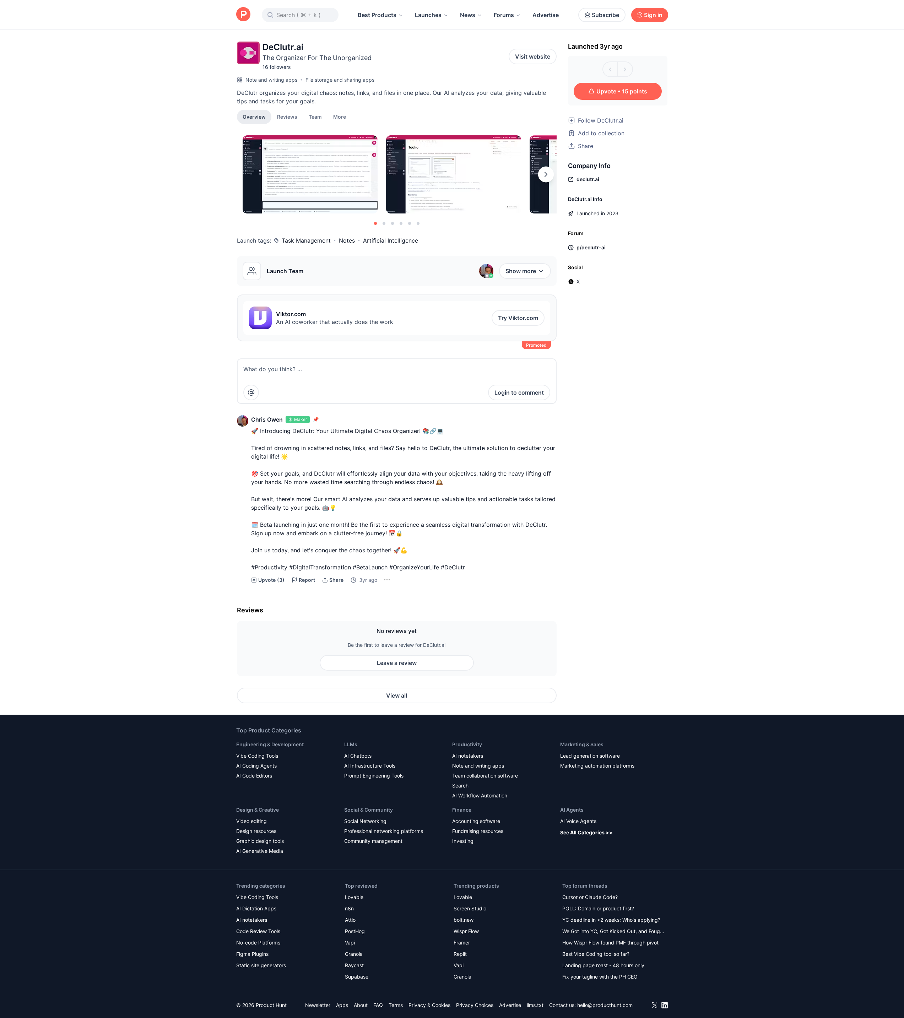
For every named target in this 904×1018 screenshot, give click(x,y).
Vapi (350, 943)
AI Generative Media (259, 851)
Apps (342, 1005)
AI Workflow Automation (479, 795)
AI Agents (572, 810)
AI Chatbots (358, 756)
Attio (350, 920)
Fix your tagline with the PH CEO (600, 977)
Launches (428, 14)
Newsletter (317, 1005)
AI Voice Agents (578, 821)
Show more (520, 271)
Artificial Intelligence (390, 240)
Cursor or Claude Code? (590, 897)
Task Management (306, 240)
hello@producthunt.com (605, 1005)
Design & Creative (257, 810)
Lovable (354, 897)
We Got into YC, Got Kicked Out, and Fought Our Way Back (613, 932)
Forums (504, 14)
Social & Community (368, 810)
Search (460, 786)
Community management (373, 841)
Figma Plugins (252, 954)
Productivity (467, 744)
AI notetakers (467, 756)
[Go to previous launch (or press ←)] (610, 69)
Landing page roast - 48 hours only (603, 965)
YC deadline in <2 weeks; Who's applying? (611, 920)
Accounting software (476, 821)
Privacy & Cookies (429, 1005)
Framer (462, 943)
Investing (462, 841)
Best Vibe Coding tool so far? (595, 954)
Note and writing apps (271, 80)
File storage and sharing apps (339, 80)
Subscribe (605, 14)
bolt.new (463, 920)
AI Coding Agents (256, 766)
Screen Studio (470, 908)
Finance (461, 810)
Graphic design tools (260, 841)
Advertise (545, 14)
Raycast (354, 965)
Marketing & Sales (581, 744)
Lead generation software (590, 756)
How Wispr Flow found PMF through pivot (610, 943)
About (361, 1005)
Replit (460, 954)
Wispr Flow (466, 931)
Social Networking (365, 821)
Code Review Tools (258, 931)
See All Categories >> (586, 832)
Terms (396, 1005)
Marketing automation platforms (597, 766)
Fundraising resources (477, 831)
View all (396, 695)
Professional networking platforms (383, 831)
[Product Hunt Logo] (243, 14)
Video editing (251, 821)
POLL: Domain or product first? (598, 908)
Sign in (653, 14)
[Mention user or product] (251, 392)
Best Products (377, 14)
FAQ (378, 1005)
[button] (340, 116)
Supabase (356, 977)
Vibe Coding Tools (257, 756)
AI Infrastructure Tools (369, 766)
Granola (354, 954)
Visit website (532, 56)
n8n (349, 908)
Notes (347, 240)
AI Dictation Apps (256, 908)
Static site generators (261, 965)
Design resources (256, 831)
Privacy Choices (474, 1005)
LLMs (350, 744)
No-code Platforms (258, 943)
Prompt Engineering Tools (374, 776)
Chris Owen (267, 419)
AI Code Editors (254, 776)
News (467, 14)
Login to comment (519, 392)
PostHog (355, 931)
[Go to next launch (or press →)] (625, 69)
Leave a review (397, 662)
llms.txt (535, 1005)
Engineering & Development (270, 744)
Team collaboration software (485, 776)
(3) (271, 580)
